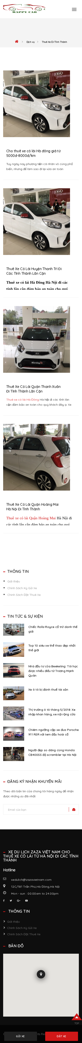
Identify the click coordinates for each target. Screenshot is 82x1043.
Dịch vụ (30, 42)
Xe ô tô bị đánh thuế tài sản (48, 689)
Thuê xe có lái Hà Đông (22, 399)
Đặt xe (61, 1036)
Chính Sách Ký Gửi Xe (22, 588)
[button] (41, 975)
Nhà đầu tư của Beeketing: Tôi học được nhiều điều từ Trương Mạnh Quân (53, 670)
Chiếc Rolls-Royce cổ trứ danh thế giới (52, 629)
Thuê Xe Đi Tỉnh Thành (54, 42)
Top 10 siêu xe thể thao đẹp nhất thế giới (51, 648)
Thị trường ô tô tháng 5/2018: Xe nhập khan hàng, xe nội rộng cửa (51, 712)
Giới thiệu (13, 581)
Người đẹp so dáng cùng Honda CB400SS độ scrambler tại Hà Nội (52, 752)
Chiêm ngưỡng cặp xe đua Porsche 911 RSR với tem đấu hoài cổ (53, 732)
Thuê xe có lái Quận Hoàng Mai (31, 518)
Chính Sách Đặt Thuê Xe (24, 595)
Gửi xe (20, 1036)
